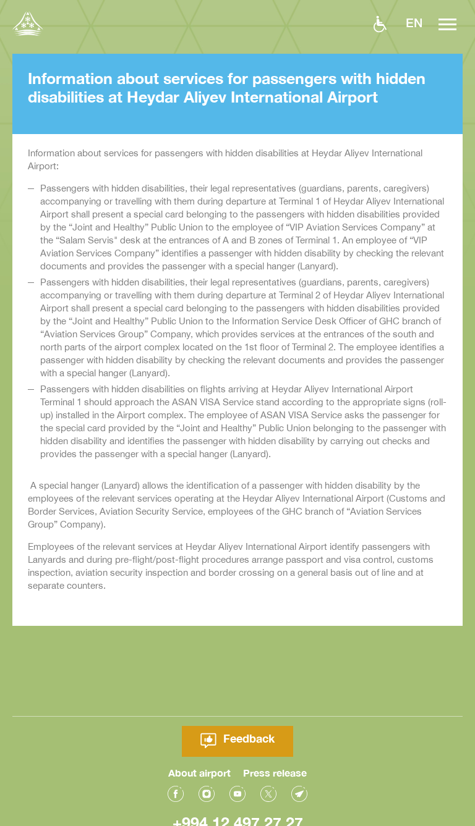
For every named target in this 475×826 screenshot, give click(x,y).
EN (414, 22)
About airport (199, 772)
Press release (275, 772)
